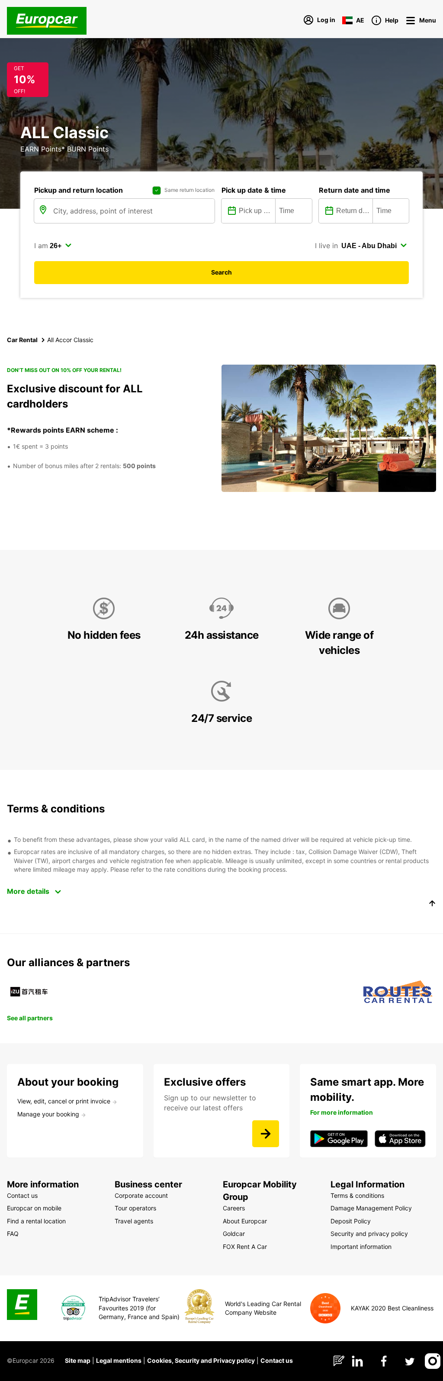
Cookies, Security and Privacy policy (201, 1360)
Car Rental (22, 339)
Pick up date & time (254, 190)
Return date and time (354, 190)
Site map (77, 1360)
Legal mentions (118, 1360)
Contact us (276, 1360)
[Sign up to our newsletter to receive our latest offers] (265, 1133)
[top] (432, 904)
